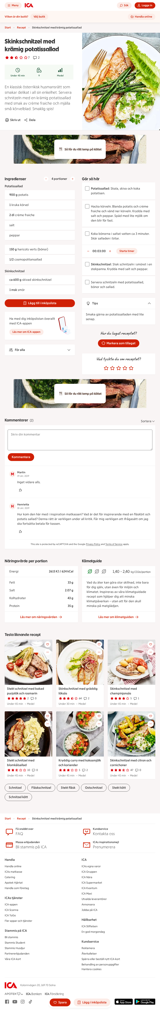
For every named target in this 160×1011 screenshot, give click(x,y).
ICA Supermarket (92, 882)
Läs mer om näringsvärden (38, 617)
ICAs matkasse (13, 871)
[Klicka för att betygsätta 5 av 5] (131, 368)
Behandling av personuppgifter (100, 964)
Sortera (146, 421)
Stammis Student (15, 942)
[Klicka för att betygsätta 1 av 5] (106, 368)
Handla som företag (17, 888)
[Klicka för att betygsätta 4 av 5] (125, 368)
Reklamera (88, 948)
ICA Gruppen (89, 871)
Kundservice (90, 941)
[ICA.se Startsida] (29, 5)
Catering (10, 877)
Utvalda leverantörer (94, 899)
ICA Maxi (87, 893)
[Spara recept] (47, 644)
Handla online (13, 866)
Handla (10, 860)
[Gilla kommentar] (20, 490)
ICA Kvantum (89, 888)
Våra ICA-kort (13, 959)
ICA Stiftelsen (90, 926)
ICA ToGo (10, 915)
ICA (84, 860)
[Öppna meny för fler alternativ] (47, 652)
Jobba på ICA (89, 910)
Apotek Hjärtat (14, 882)
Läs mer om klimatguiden (116, 617)
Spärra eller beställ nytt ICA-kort (101, 959)
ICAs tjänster (14, 898)
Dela (32, 120)
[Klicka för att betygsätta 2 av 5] (112, 368)
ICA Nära (87, 877)
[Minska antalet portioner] (46, 179)
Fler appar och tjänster (18, 921)
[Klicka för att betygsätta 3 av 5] (119, 368)
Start (8, 27)
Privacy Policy (93, 544)
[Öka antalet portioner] (72, 179)
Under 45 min (18, 75)
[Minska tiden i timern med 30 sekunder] (88, 251)
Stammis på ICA (16, 930)
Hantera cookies (91, 969)
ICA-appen (11, 904)
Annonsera (88, 904)
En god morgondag (93, 931)
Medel (60, 75)
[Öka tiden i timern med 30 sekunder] (110, 251)
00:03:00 (99, 251)
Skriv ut (15, 120)
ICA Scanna (11, 910)
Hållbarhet (89, 920)
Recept (21, 27)
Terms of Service (114, 544)
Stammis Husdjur (15, 948)
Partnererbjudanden (17, 953)
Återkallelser (89, 953)
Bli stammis (11, 937)
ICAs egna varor (91, 866)
